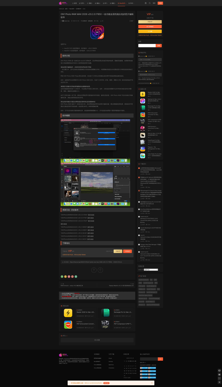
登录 (98, 340)
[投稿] (146, 3)
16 (124, 370)
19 (130, 370)
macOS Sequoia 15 (148, 283)
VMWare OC (142, 289)
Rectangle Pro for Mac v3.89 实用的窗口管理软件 (123, 312)
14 (134, 368)
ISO (151, 279)
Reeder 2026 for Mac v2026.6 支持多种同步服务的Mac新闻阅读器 (86, 312)
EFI (105, 3)
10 (126, 368)
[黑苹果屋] (64, 3)
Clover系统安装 (97, 368)
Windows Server (143, 298)
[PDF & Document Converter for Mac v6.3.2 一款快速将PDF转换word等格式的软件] (68, 325)
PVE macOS (142, 286)
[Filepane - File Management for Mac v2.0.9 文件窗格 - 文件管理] (142, 149)
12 (130, 368)
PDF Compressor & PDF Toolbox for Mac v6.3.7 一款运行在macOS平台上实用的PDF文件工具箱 (123, 324)
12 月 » (129, 377)
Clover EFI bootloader (154, 298)
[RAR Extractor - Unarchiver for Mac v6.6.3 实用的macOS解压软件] (142, 128)
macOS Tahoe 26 (151, 289)
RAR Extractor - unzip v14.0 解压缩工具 (72, 285)
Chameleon (111, 368)
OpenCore (111, 364)
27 (132, 373)
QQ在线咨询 (143, 365)
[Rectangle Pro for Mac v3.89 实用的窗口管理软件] (105, 313)
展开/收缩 (91, 215)
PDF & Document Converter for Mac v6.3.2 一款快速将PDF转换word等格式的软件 (86, 324)
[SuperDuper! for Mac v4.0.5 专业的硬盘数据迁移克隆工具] (142, 142)
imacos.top (65, 21)
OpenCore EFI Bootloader (153, 304)
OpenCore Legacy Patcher (145, 295)
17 (126, 370)
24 (126, 373)
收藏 (150, 31)
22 (135, 370)
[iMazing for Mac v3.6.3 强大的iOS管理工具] (142, 101)
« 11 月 (125, 377)
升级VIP (118, 251)
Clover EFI (141, 301)
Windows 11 (142, 304)
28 (134, 373)
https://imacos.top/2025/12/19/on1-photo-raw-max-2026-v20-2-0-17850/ (91, 262)
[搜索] (150, 3)
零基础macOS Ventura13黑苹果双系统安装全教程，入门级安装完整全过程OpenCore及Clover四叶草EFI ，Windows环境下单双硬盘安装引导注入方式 (150, 181)
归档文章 (141, 270)
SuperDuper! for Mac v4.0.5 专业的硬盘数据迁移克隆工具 (155, 141)
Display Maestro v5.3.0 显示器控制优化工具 (121, 285)
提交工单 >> (143, 362)
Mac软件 (122, 3)
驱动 (97, 3)
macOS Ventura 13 (151, 286)
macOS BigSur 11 (150, 301)
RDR (156, 283)
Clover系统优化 (97, 364)
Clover (110, 358)
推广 (132, 21)
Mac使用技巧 (97, 361)
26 (130, 373)
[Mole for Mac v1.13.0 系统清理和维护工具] (142, 135)
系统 (90, 3)
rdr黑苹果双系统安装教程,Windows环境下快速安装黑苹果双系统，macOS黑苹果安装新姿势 (151, 170)
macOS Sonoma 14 (143, 279)
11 (128, 368)
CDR (155, 279)
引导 (82, 3)
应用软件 (84, 21)
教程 (112, 3)
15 (135, 368)
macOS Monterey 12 (152, 292)
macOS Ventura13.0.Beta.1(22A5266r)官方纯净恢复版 (150, 237)
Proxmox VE (142, 292)
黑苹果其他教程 (97, 358)
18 (128, 370)
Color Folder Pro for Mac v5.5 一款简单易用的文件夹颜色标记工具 (155, 155)
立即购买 (127, 251)
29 (135, 373)
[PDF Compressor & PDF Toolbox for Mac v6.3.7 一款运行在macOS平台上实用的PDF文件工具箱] (105, 325)
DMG (140, 283)
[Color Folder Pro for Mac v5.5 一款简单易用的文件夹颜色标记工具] (142, 156)
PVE (131, 3)
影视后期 (90, 21)
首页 (75, 3)
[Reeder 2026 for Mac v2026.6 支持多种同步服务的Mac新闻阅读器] (68, 313)
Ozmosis (111, 361)
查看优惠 (106, 383)
